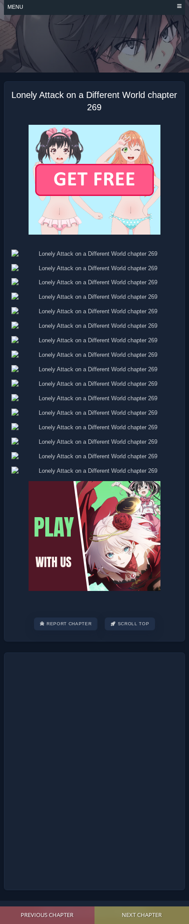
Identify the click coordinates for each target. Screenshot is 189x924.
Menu (15, 7)
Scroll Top (133, 623)
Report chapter (69, 623)
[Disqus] (94, 770)
